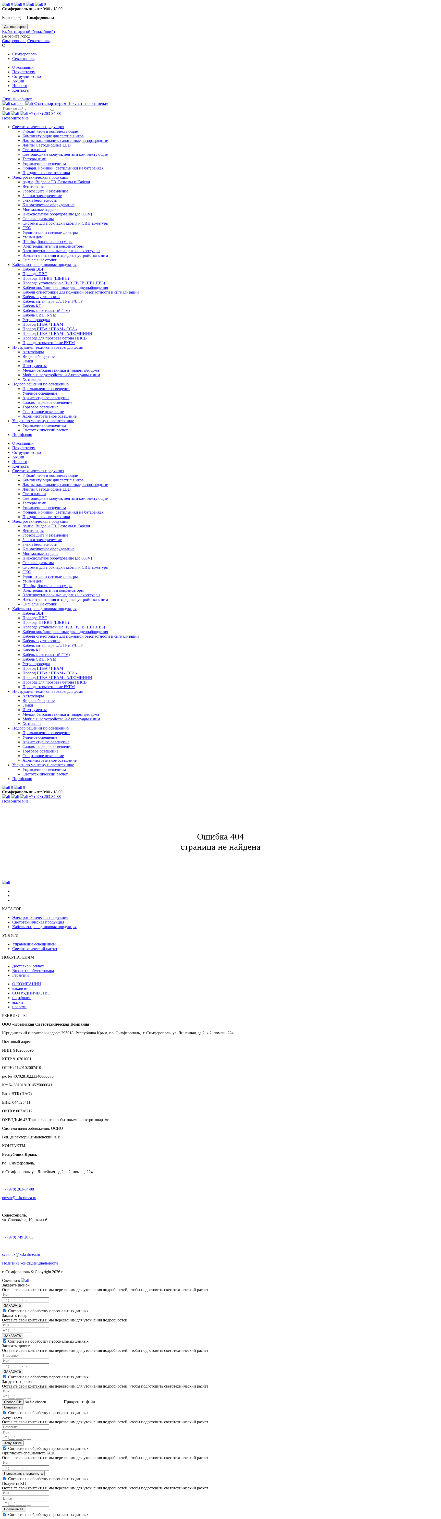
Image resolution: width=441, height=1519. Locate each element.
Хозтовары (31, 379)
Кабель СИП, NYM (39, 315)
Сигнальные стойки (39, 260)
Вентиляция (33, 186)
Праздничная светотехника (46, 173)
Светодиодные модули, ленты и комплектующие (65, 154)
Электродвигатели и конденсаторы (53, 246)
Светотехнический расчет (45, 430)
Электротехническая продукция (40, 177)
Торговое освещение (40, 407)
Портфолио (22, 434)
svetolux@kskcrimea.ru (21, 1254)
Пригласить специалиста (23, 1473)
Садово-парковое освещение (47, 402)
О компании (23, 67)
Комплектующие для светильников (53, 136)
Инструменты (34, 365)
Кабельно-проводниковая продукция (44, 264)
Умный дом (32, 237)
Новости (19, 85)
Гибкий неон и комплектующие (50, 131)
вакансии (20, 988)
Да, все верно (15, 27)
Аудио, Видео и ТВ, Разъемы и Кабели (56, 182)
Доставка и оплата (28, 966)
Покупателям (23, 72)
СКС (26, 228)
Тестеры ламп (34, 159)
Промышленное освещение (46, 388)
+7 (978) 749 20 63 (17, 1237)
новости (19, 1007)
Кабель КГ (31, 306)
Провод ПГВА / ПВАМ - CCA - (49, 329)
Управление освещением (44, 163)
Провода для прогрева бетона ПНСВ (54, 338)
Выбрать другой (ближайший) (28, 31)
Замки (27, 361)
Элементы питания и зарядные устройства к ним (65, 255)
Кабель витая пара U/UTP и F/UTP (52, 301)
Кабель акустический (41, 297)
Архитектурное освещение (45, 398)
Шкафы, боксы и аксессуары (47, 241)
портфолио (21, 997)
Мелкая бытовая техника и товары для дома (60, 370)
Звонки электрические (42, 195)
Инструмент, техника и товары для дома (47, 347)
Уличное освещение (39, 393)
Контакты (20, 90)
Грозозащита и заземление (45, 191)
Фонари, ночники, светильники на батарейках (63, 168)
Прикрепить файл (79, 1402)
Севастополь (38, 41)
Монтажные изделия (40, 209)
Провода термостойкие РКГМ (48, 343)
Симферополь (14, 41)
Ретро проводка (36, 320)
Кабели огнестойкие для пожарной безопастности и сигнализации (80, 292)
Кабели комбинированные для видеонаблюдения (65, 287)
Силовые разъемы (38, 218)
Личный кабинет (17, 99)
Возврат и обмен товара (33, 970)
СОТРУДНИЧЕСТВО (31, 993)
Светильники (34, 150)
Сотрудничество (26, 76)
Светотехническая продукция (38, 127)
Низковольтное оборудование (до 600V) (57, 214)
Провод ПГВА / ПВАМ (42, 324)
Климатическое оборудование (48, 205)
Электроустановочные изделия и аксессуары (61, 251)
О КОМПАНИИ (26, 984)
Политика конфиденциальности (30, 1263)
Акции (18, 81)
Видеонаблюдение (38, 356)
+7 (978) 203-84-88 (45, 113)
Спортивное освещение (43, 411)
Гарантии (20, 975)
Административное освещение (49, 416)
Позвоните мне (15, 118)
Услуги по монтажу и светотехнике (43, 421)
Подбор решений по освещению (40, 384)
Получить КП (14, 1509)
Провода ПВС (34, 274)
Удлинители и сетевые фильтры (50, 232)
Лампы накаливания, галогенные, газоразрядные (65, 140)
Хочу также (13, 1443)
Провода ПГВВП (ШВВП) (45, 278)
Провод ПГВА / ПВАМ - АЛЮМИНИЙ (57, 333)
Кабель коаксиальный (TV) (46, 310)
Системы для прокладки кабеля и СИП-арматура (65, 223)
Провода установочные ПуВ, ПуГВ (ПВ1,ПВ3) (63, 283)
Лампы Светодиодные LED (46, 145)
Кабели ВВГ (33, 269)
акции (17, 1002)
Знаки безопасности (39, 200)
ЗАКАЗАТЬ (12, 1305)
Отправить (12, 1407)
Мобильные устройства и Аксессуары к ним (61, 375)
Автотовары (33, 352)
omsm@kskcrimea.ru (19, 1198)
